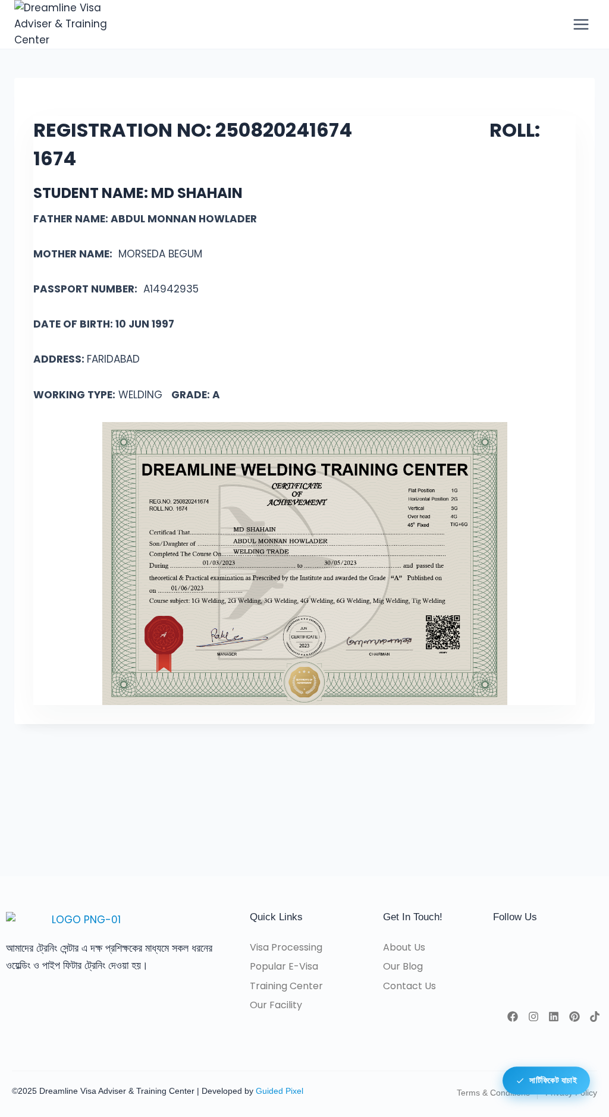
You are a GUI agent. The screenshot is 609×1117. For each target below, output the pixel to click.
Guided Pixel (279, 1091)
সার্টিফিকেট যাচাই (553, 1080)
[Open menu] (581, 24)
